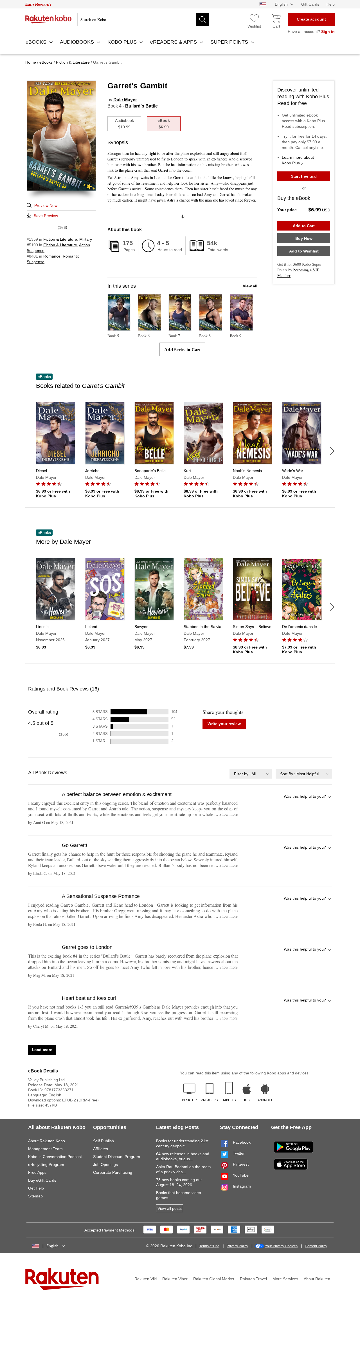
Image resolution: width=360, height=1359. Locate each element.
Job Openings (105, 1164)
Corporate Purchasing (112, 1172)
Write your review (224, 723)
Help (331, 4)
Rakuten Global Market (213, 1279)
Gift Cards (310, 4)
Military (85, 239)
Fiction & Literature (60, 239)
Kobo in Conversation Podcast (55, 1156)
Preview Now (45, 205)
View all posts (170, 1208)
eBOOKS (37, 42)
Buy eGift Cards (42, 1180)
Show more (226, 814)
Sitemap (35, 1196)
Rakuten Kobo (48, 19)
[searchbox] (143, 19)
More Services (285, 1279)
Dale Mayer (125, 99)
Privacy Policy (237, 1246)
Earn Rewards (38, 4)
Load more (42, 1049)
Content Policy (316, 1246)
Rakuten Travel (253, 1279)
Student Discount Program (116, 1156)
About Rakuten (317, 1279)
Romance (51, 256)
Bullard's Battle (141, 106)
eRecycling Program (46, 1164)
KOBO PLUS (122, 42)
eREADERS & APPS (174, 42)
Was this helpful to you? (305, 796)
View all (250, 286)
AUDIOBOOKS (77, 42)
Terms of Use (209, 1246)
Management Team (45, 1148)
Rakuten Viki (145, 1279)
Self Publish (103, 1141)
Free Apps (37, 1172)
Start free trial (304, 176)
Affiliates (100, 1148)
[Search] (202, 19)
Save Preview (46, 215)
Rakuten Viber (175, 1279)
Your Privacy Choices (281, 1246)
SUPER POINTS (229, 42)
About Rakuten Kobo (46, 1141)
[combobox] (251, 774)
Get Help (36, 1188)
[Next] (332, 451)
